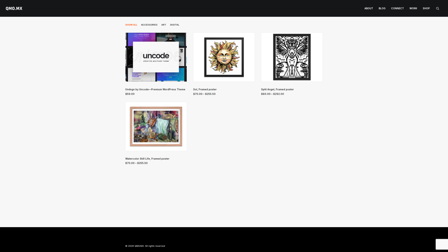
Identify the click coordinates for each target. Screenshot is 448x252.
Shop (426, 8)
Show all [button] (131, 24)
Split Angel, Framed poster (277, 89)
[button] (439, 8)
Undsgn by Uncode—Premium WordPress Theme (155, 89)
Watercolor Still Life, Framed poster (147, 158)
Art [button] (163, 24)
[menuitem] (369, 8)
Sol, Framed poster (205, 89)
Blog (382, 8)
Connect (397, 8)
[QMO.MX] (14, 8)
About (369, 8)
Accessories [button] (149, 24)
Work (413, 8)
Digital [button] (174, 24)
